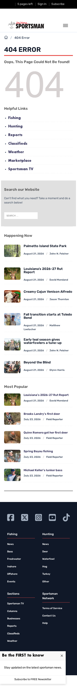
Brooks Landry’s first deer (42, 414)
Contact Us (48, 616)
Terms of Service (52, 608)
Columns (12, 611)
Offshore (12, 574)
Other (45, 581)
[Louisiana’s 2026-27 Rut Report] (12, 399)
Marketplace (19, 161)
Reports (15, 135)
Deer (45, 551)
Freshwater (14, 559)
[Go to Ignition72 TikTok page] (66, 517)
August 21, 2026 (34, 254)
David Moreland (58, 280)
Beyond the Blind (37, 362)
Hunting (15, 126)
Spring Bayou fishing (38, 451)
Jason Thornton (59, 299)
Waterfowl (48, 559)
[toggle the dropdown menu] (65, 26)
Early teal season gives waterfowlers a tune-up (43, 341)
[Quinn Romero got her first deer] (12, 437)
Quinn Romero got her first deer (46, 432)
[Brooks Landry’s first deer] (12, 418)
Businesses (13, 618)
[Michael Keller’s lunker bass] (12, 475)
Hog (44, 566)
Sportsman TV (20, 169)
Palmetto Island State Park (45, 246)
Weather (16, 152)
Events (11, 581)
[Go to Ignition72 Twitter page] (24, 517)
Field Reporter (54, 419)
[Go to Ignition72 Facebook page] (10, 517)
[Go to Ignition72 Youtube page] (52, 517)
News (10, 544)
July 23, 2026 (32, 419)
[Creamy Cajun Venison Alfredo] (12, 296)
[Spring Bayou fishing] (12, 456)
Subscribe (57, 4)
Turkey (46, 574)
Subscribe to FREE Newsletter (32, 679)
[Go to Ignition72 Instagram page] (38, 517)
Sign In (42, 4)
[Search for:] (21, 215)
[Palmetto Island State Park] (12, 251)
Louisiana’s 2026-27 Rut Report (46, 395)
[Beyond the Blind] (12, 367)
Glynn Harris (57, 370)
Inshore (11, 566)
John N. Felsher (59, 254)
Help (45, 623)
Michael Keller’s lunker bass (43, 470)
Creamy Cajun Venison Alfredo (48, 292)
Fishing (14, 118)
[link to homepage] (26, 25)
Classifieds (17, 144)
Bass (10, 551)
